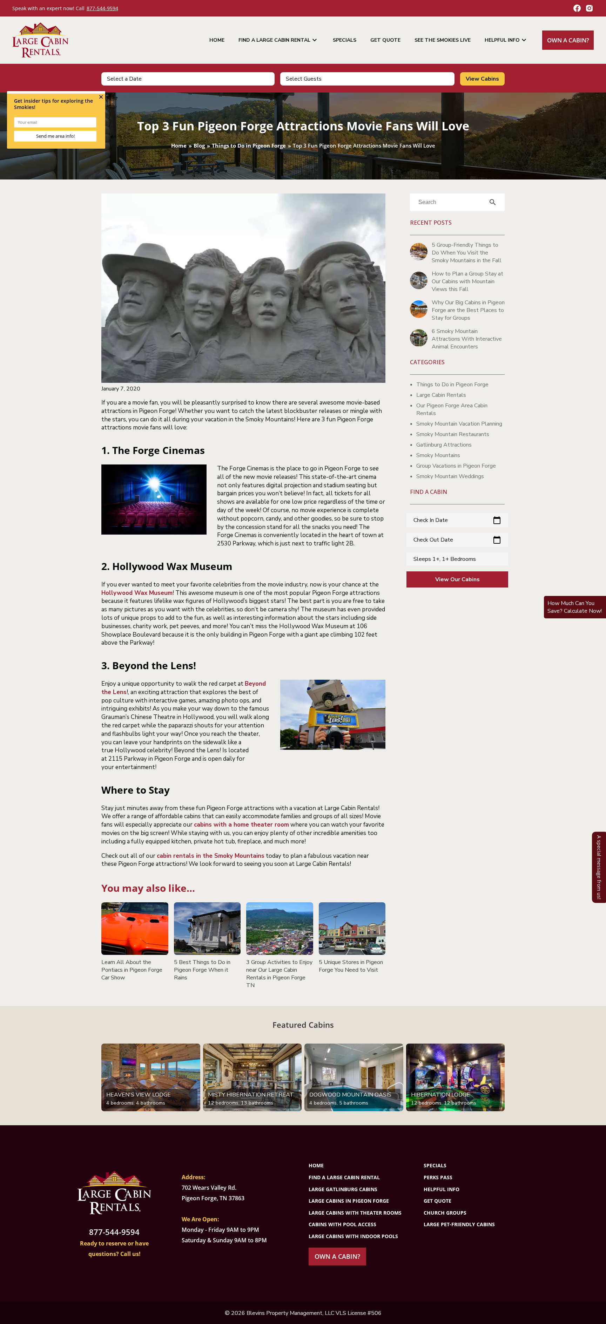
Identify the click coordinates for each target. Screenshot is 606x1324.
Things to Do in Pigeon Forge (249, 145)
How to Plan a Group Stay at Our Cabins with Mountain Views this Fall (467, 281)
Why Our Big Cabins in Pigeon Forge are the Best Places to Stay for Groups (468, 310)
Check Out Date (457, 540)
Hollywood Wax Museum (137, 593)
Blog (199, 145)
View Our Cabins (457, 579)
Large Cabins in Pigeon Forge (349, 1200)
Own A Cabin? (568, 40)
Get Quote (385, 40)
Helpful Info (506, 40)
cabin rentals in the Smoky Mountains (210, 856)
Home (216, 40)
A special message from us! (599, 867)
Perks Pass (438, 1177)
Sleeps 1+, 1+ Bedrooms (444, 559)
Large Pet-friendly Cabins (459, 1224)
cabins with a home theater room (241, 825)
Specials (344, 40)
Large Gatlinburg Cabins (343, 1189)
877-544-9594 (102, 8)
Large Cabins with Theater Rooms (355, 1212)
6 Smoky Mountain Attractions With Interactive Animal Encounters (467, 339)
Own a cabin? (337, 1256)
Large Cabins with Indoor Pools (353, 1236)
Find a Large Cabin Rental (278, 40)
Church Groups (445, 1212)
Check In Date (457, 520)
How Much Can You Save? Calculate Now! (574, 607)
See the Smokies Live (443, 40)
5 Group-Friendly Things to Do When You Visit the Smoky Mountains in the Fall (466, 252)
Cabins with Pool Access (342, 1224)
